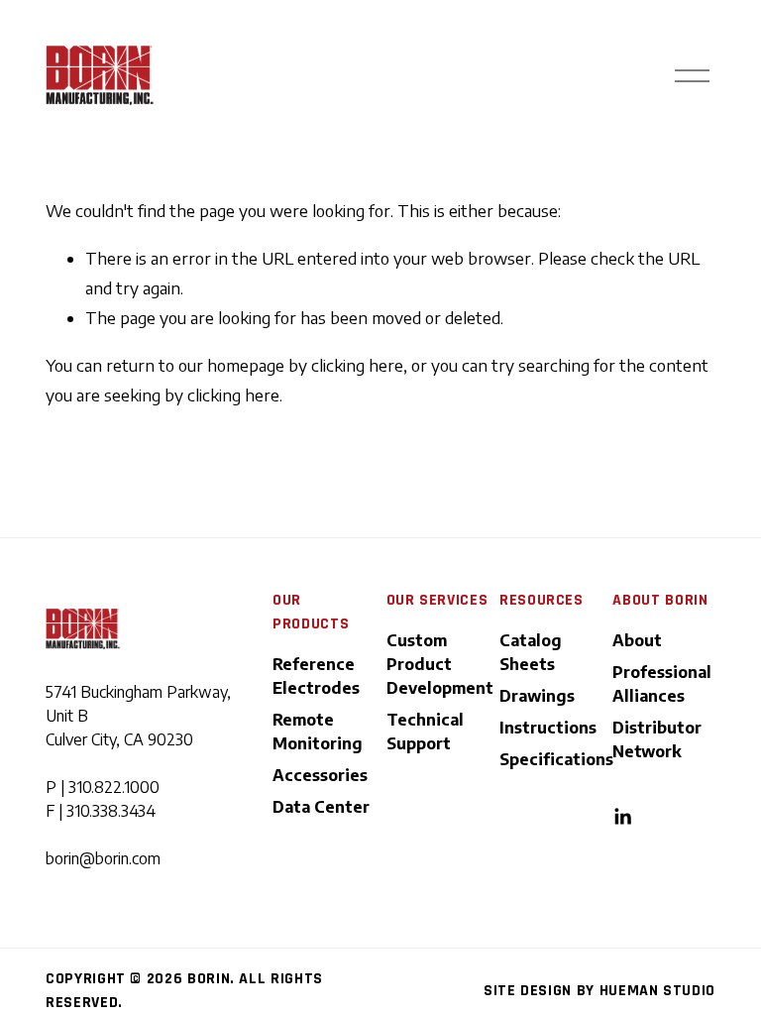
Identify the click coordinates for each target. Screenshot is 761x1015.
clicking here (357, 365)
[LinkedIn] (622, 817)
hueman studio (657, 990)
